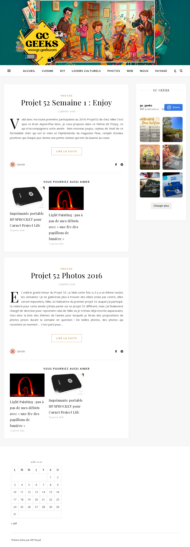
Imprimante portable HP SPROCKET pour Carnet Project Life (27, 219)
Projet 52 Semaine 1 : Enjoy (66, 102)
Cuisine (47, 71)
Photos (113, 71)
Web (130, 71)
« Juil (14, 523)
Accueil (29, 71)
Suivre (176, 107)
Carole (21, 164)
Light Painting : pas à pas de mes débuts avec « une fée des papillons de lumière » (66, 227)
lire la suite (66, 151)
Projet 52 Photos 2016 (66, 275)
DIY (62, 71)
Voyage (161, 71)
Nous (144, 71)
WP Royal (35, 540)
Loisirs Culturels (86, 71)
